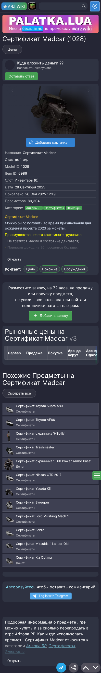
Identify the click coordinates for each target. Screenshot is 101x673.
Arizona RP (33, 208)
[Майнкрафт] (32, 6)
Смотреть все (19, 393)
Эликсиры (74, 208)
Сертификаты (54, 208)
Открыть (14, 259)
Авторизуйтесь (21, 586)
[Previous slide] (10, 90)
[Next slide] (91, 90)
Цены (12, 49)
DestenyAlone (41, 68)
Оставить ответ (21, 76)
